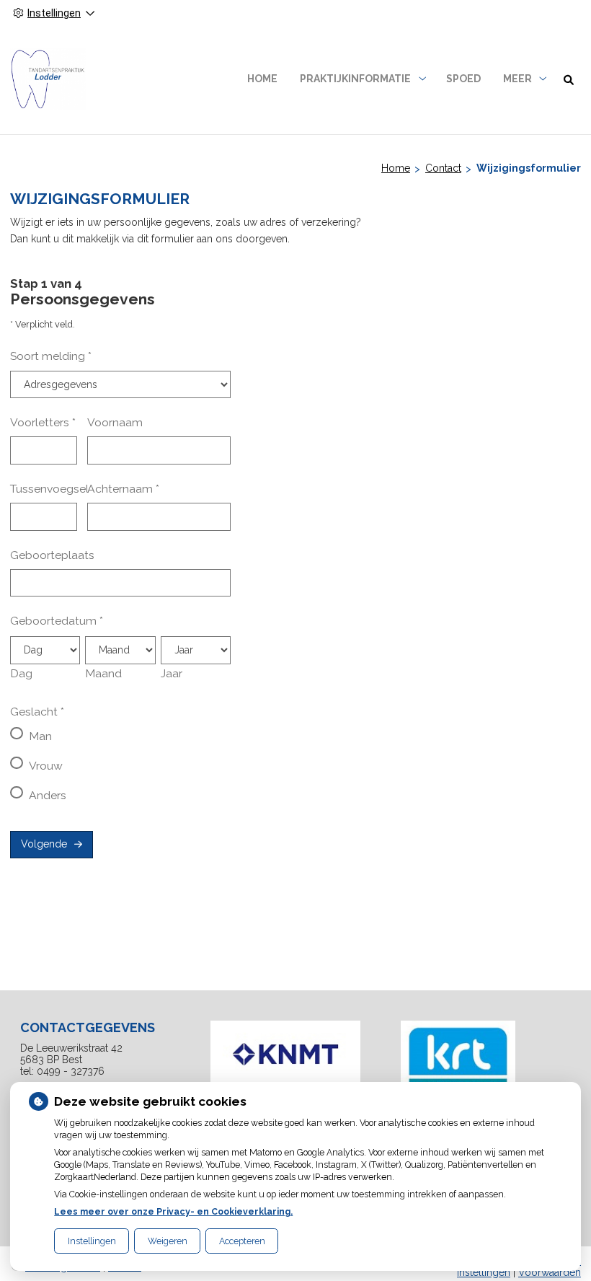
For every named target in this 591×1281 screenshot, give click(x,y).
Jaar (171, 673)
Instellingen (92, 1241)
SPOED (463, 78)
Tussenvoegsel (49, 489)
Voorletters (43, 422)
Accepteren (242, 1241)
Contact (443, 168)
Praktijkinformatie (355, 78)
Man (40, 736)
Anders (47, 795)
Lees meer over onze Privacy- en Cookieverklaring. (173, 1211)
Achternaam (123, 489)
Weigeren (167, 1241)
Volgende (44, 844)
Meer (517, 78)
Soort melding (51, 356)
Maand (103, 673)
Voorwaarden (549, 1272)
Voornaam (115, 422)
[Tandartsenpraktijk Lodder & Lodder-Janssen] (48, 79)
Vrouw (46, 765)
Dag (21, 673)
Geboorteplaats (52, 555)
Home (262, 78)
